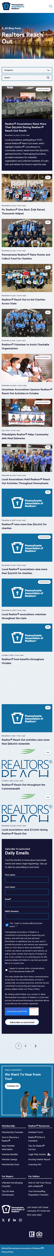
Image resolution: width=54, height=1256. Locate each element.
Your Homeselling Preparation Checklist (38, 1193)
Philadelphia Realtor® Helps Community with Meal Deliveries (25, 436)
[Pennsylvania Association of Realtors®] (13, 6)
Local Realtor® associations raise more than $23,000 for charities (24, 571)
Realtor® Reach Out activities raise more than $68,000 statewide (26, 742)
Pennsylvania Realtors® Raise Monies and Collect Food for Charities (26, 257)
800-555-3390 (34, 1215)
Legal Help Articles (37, 1154)
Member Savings (9, 1159)
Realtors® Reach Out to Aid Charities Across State (23, 302)
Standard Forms (35, 1132)
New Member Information (8, 1147)
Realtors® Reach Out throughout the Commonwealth (23, 787)
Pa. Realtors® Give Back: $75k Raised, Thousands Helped (23, 212)
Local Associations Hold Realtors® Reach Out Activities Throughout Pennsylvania (26, 481)
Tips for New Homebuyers (8, 1193)
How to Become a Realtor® (10, 1139)
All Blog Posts (13, 28)
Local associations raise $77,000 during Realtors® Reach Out (25, 832)
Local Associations (43, 89)
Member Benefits (10, 1154)
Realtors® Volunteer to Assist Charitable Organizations (25, 347)
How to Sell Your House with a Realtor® (39, 1184)
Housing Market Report (39, 1159)
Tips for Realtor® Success (36, 1147)
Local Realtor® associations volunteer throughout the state (24, 616)
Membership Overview (12, 1132)
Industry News (44, 537)
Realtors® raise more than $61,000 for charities (24, 526)
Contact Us (13, 1086)
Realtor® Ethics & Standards (36, 1139)
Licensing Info (34, 1165)
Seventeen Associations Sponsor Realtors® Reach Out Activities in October (27, 391)
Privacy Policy (7, 1252)
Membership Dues (10, 1165)
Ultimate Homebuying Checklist (12, 1184)
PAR (48, 177)
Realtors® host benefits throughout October (23, 661)
